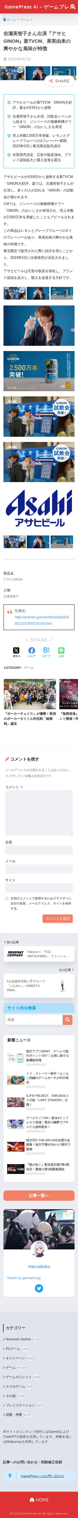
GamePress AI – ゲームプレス (40, 7)
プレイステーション (24, 1405)
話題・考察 (18, 1414)
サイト (10, 880)
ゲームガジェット (23, 1377)
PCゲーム (17, 1349)
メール (10, 861)
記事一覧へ (39, 1195)
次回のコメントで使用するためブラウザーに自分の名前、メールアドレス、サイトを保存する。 (41, 903)
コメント (14, 787)
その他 (15, 1396)
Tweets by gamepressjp (24, 1278)
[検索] (67, 1020)
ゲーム (29, 667)
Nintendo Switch (22, 1339)
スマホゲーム (19, 1386)
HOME (41, 1500)
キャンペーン (20, 1358)
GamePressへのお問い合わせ (42, 1476)
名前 (8, 842)
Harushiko (39, 1266)
